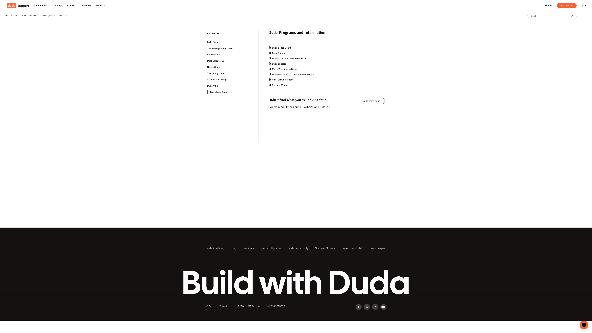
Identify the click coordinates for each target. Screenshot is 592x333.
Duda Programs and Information (53, 15)
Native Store (213, 67)
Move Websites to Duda (284, 69)
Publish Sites (213, 54)
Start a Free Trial (567, 5)
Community (40, 5)
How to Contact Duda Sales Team (289, 58)
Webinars (248, 248)
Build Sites (212, 42)
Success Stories (325, 248)
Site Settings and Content (220, 48)
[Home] (17, 5)
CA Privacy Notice (276, 305)
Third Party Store (215, 73)
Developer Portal (351, 248)
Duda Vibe (212, 85)
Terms (251, 305)
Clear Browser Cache (283, 79)
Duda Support (11, 15)
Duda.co (100, 5)
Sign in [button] (548, 5)
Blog (233, 248)
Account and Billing (217, 79)
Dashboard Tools (215, 61)
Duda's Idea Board (281, 47)
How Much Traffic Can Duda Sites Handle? (293, 74)
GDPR (260, 305)
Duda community (298, 248)
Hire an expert (377, 248)
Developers (85, 5)
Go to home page (371, 101)
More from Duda (29, 15)
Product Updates (271, 248)
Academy (57, 5)
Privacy (240, 305)
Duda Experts (279, 63)
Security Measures (281, 85)
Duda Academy (215, 248)
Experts (71, 5)
